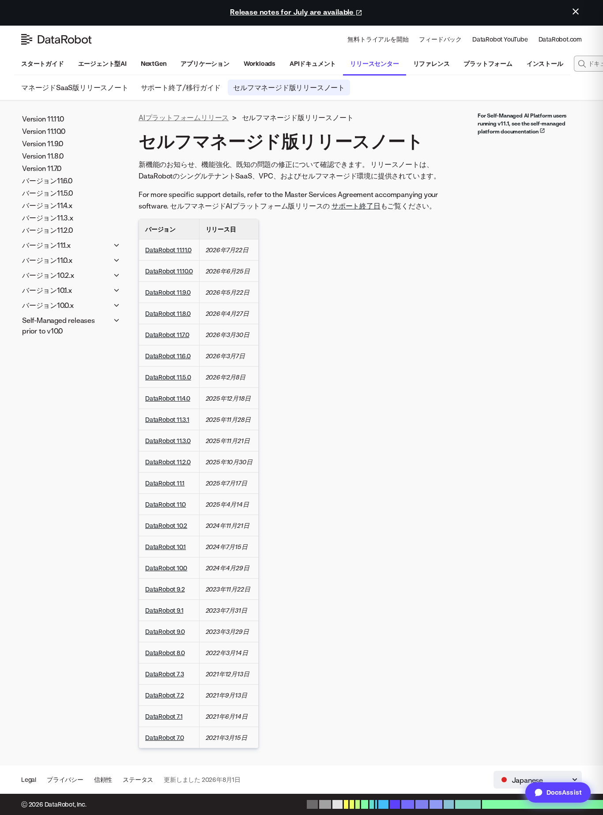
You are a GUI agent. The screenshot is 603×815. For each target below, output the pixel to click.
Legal (28, 779)
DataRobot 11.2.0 (168, 462)
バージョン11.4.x (47, 205)
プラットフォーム (488, 63)
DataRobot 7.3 (164, 674)
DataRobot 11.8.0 (168, 313)
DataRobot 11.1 (165, 483)
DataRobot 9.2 (165, 589)
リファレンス (431, 63)
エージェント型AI (102, 63)
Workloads (259, 63)
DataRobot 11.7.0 (167, 334)
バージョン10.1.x (47, 290)
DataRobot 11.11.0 (168, 250)
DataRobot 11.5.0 (168, 377)
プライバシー (65, 779)
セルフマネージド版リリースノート (289, 87)
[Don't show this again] (575, 11)
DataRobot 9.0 (165, 631)
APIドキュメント (313, 63)
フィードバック (440, 39)
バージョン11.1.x (46, 245)
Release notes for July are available (292, 12)
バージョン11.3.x (48, 217)
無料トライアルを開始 (377, 39)
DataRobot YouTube (500, 39)
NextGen (154, 63)
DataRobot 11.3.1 (167, 419)
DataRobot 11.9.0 (168, 292)
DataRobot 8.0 (165, 652)
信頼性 (103, 779)
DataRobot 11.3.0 (168, 440)
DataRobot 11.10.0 (169, 271)
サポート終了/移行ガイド (181, 87)
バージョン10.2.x (48, 275)
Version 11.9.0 (42, 143)
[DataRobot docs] (56, 39)
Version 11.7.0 (41, 168)
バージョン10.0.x (48, 305)
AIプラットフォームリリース (184, 117)
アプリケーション (205, 63)
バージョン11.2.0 (47, 230)
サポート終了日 (356, 205)
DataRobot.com (560, 39)
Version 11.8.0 (43, 156)
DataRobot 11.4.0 (167, 398)
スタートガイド (42, 63)
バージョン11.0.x (47, 260)
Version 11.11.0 (43, 118)
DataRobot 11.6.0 (168, 356)
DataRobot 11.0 (165, 504)
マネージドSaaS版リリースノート (74, 87)
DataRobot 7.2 (164, 695)
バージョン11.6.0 (47, 180)
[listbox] (538, 779)
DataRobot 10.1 (165, 546)
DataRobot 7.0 (164, 737)
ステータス (138, 779)
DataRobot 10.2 (166, 525)
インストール (545, 63)
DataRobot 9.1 (164, 610)
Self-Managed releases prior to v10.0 (58, 325)
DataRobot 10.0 (166, 568)
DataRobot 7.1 (163, 716)
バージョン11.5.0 (47, 193)
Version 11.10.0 (43, 131)
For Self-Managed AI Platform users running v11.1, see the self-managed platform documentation (522, 123)
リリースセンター (374, 63)
